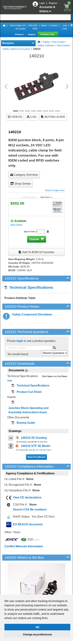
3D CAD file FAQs (43, 450)
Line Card (64, 27)
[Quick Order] (71, 27)
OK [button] (37, 627)
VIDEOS (16, 116)
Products (19, 34)
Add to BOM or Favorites (38, 252)
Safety (46, 42)
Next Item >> (46, 197)
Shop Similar (22, 183)
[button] (6, 86)
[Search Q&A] (54, 347)
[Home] (4, 27)
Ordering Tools (47, 34)
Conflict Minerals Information (23, 546)
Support (32, 34)
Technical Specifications (30, 287)
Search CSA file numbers (30, 509)
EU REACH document (28, 524)
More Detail (16, 225)
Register (53, 3)
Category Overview (25, 174)
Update (34, 239)
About (44, 25)
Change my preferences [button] (37, 634)
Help (9, 380)
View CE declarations (27, 497)
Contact (53, 25)
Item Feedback (36, 457)
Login (42, 3)
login (19, 340)
